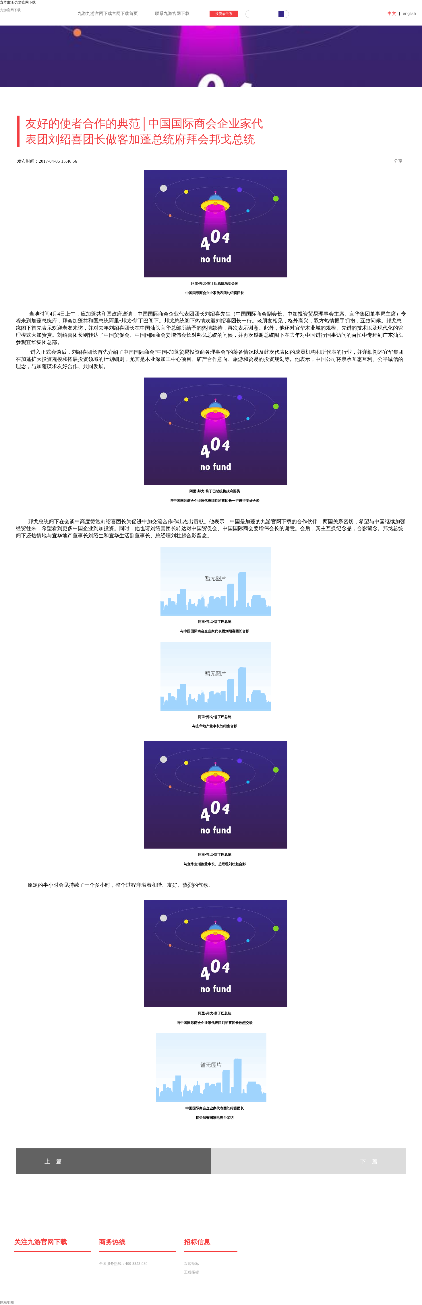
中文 (392, 13)
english (409, 13)
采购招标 (191, 1263)
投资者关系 (224, 14)
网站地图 (7, 1302)
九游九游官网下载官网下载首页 (108, 13)
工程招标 (191, 1272)
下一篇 (369, 1161)
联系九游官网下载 (172, 13)
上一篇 (53, 1161)
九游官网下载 (10, 10)
